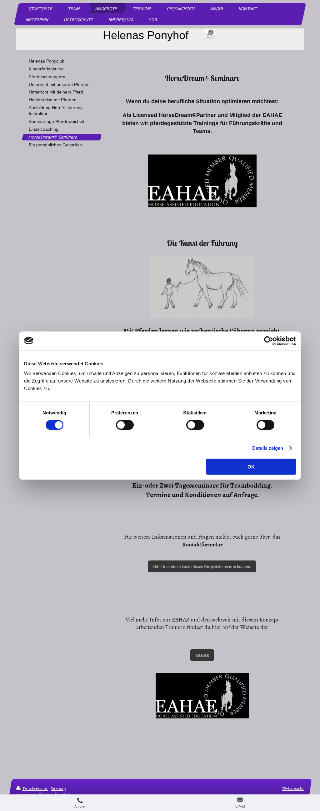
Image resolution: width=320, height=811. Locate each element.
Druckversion (35, 788)
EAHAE (202, 655)
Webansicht (293, 788)
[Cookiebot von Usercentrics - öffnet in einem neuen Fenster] (268, 340)
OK (251, 466)
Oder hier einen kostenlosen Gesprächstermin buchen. (202, 566)
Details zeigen (267, 447)
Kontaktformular (202, 544)
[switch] (125, 425)
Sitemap (58, 788)
